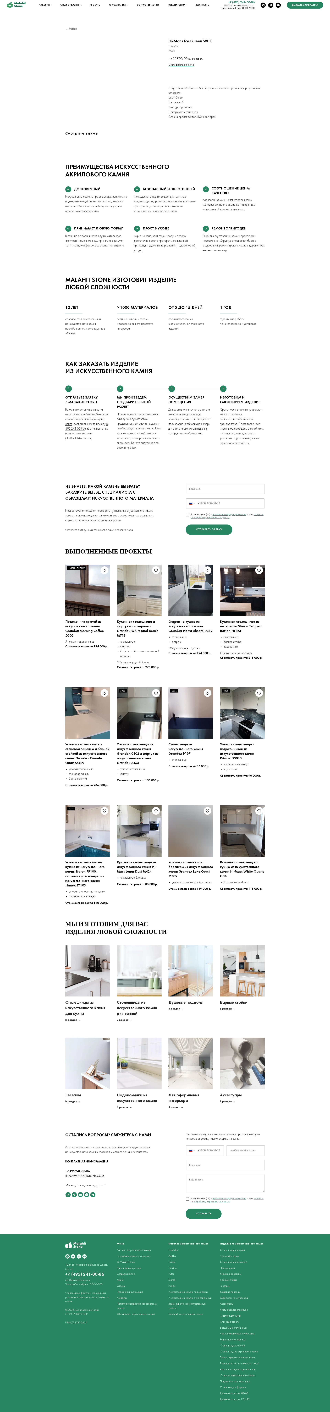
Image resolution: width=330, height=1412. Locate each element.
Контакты (202, 5)
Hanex (171, 1262)
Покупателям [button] (177, 5)
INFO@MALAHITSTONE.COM (84, 1176)
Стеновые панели (229, 1322)
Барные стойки (234, 1003)
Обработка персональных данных (136, 1314)
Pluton (171, 1274)
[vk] (68, 1194)
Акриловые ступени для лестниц (237, 1369)
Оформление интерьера (234, 1298)
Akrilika (172, 1256)
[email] (278, 5)
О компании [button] (117, 5)
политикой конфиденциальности (229, 514)
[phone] (74, 1194)
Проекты (95, 5)
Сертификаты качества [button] (181, 65)
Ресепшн (73, 1095)
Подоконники (227, 1268)
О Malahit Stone (126, 1262)
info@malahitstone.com (78, 438)
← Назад (71, 28)
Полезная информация (130, 1292)
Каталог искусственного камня (134, 1250)
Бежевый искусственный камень (185, 1314)
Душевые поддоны (185, 1003)
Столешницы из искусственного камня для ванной (137, 1008)
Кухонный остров (229, 1256)
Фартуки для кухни (230, 1316)
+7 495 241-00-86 (77, 1171)
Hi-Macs (172, 1268)
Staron (171, 1280)
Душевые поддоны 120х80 (235, 1399)
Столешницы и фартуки (233, 1387)
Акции (120, 1280)
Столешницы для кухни (232, 1250)
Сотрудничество (148, 5)
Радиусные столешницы (232, 1339)
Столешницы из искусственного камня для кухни (85, 1008)
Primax (171, 1286)
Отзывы (121, 1286)
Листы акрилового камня (234, 1310)
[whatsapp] (263, 5)
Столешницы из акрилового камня (239, 1351)
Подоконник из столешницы (235, 1381)
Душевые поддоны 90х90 (234, 1393)
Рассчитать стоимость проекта (133, 1256)
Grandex (173, 1250)
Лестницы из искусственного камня (239, 1363)
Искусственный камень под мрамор (188, 1292)
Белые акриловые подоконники (237, 1357)
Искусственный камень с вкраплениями (190, 1298)
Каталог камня (70, 5)
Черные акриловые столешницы (237, 1333)
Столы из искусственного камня (237, 1375)
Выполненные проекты (129, 1268)
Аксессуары (231, 1095)
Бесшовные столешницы (233, 1328)
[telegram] (270, 5)
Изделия (44, 5)
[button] (305, 5)
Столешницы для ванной (233, 1262)
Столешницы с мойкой (232, 1345)
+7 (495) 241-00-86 (241, 2)
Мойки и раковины (230, 1274)
